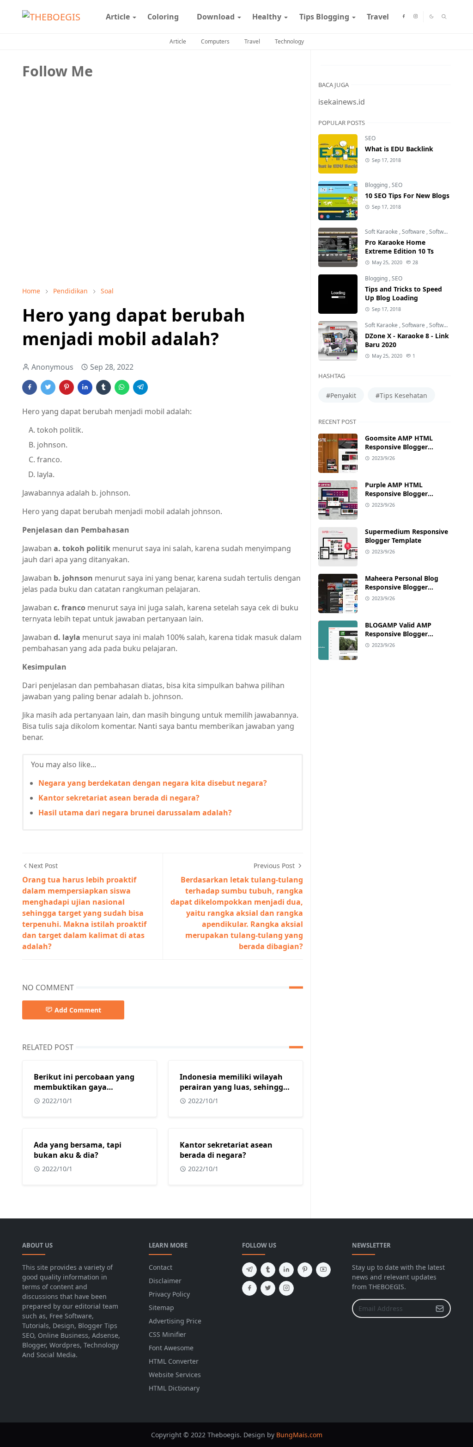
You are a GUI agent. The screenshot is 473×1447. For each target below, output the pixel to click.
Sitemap (161, 1307)
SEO (370, 138)
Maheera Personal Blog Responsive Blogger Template (401, 587)
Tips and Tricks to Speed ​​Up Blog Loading (404, 293)
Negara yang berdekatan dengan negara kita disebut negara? (152, 783)
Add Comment (78, 1010)
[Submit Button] (440, 1308)
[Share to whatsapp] (122, 387)
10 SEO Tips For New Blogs (407, 195)
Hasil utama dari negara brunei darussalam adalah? (135, 812)
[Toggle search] (444, 16)
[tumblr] (268, 1269)
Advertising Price (175, 1321)
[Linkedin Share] (85, 387)
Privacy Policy (169, 1294)
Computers (215, 41)
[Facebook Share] (29, 387)
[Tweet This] (48, 387)
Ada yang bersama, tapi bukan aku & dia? (77, 1150)
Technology (289, 41)
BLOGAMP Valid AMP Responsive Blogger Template (398, 634)
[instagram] (415, 16)
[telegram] (249, 1269)
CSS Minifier (167, 1334)
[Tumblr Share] (103, 387)
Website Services (175, 1374)
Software (414, 232)
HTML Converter (174, 1361)
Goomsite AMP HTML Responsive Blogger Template (399, 447)
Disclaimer (165, 1280)
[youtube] (323, 1269)
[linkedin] (286, 1269)
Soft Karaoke (382, 232)
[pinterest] (304, 1269)
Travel (252, 41)
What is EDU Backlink (399, 148)
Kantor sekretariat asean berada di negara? (119, 798)
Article (178, 41)
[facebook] (403, 16)
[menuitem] (118, 16)
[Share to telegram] (140, 387)
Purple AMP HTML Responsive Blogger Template (396, 493)
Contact (160, 1267)
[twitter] (268, 1288)
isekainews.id (341, 102)
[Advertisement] (91, 214)
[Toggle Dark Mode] (431, 16)
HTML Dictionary (174, 1388)
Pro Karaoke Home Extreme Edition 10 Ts (399, 246)
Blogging (377, 185)
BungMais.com (299, 1434)
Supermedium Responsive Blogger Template (406, 536)
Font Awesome (171, 1347)
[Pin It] (66, 387)
